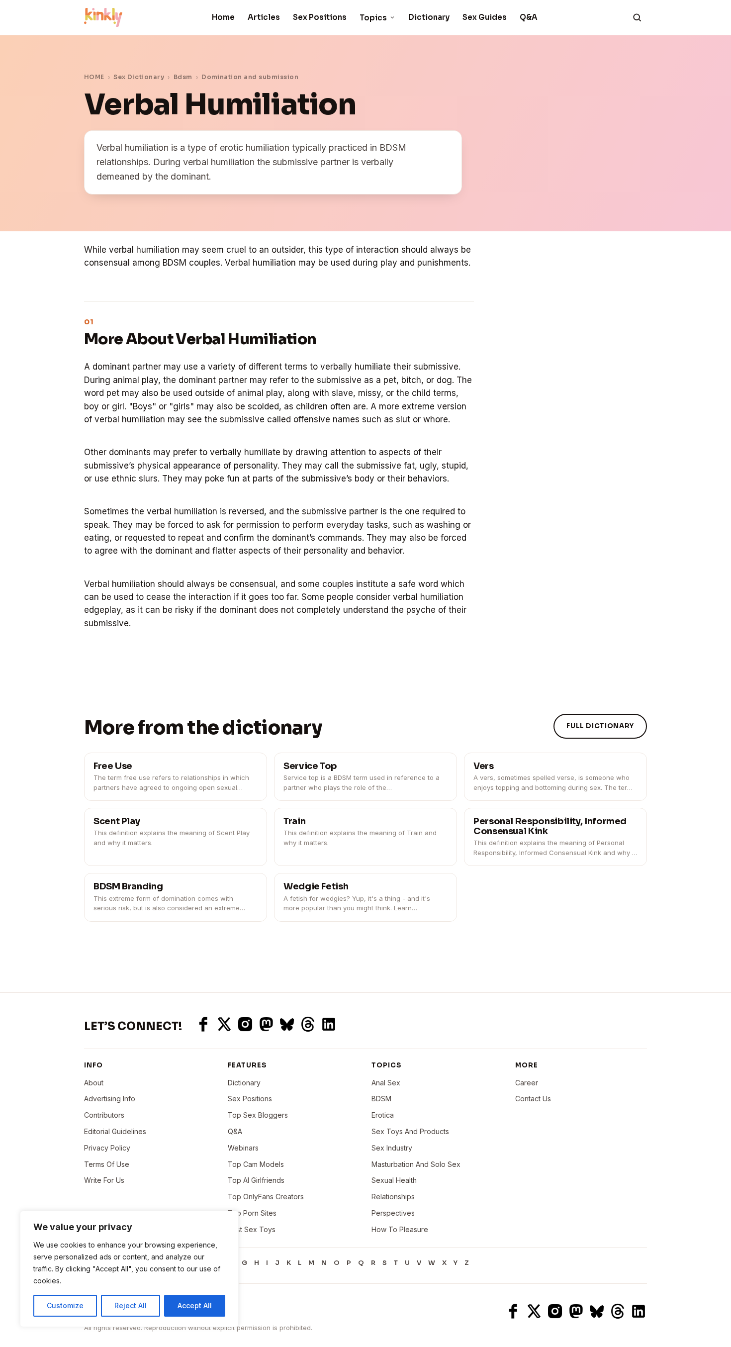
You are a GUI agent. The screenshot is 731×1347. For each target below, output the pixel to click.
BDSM (381, 1098)
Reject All (130, 1305)
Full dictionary (600, 726)
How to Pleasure (399, 1229)
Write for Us (104, 1180)
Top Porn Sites (252, 1213)
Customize (65, 1305)
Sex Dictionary (138, 77)
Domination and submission (249, 77)
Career (526, 1082)
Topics (373, 17)
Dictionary (429, 17)
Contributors (104, 1115)
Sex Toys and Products (410, 1131)
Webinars (243, 1148)
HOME (94, 77)
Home (223, 17)
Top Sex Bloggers (258, 1115)
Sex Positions (320, 17)
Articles (264, 17)
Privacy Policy (107, 1148)
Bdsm (183, 77)
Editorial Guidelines (115, 1131)
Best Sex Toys (251, 1229)
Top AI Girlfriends (256, 1180)
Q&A (529, 17)
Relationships (393, 1196)
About (93, 1082)
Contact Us (533, 1098)
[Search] (637, 17)
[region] (129, 1269)
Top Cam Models (256, 1164)
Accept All (195, 1305)
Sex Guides (484, 17)
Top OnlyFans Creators (266, 1196)
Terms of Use (106, 1164)
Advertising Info (109, 1098)
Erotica (382, 1115)
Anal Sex (385, 1082)
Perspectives (393, 1213)
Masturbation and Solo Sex (415, 1164)
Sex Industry (391, 1148)
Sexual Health (394, 1180)
